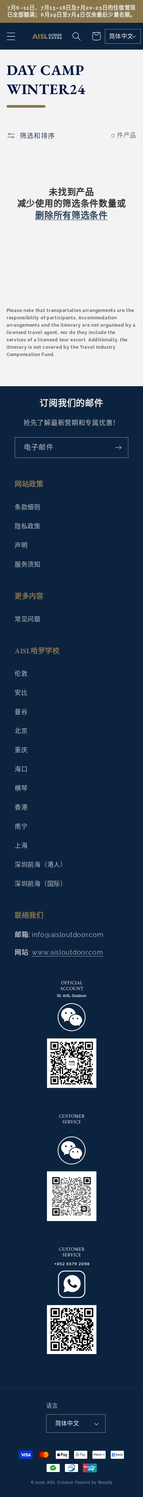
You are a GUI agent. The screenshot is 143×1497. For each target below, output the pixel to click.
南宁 (21, 826)
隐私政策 (28, 526)
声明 (21, 545)
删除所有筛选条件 (71, 215)
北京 (21, 731)
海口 (21, 769)
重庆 (21, 750)
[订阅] (118, 447)
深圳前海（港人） (41, 864)
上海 (21, 845)
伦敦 (21, 673)
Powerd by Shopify (93, 1482)
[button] (11, 36)
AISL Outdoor (60, 1482)
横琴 (21, 788)
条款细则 (28, 507)
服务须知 (28, 564)
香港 (21, 807)
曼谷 (21, 711)
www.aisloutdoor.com (67, 952)
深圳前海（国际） (41, 883)
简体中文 (121, 36)
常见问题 (28, 619)
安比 (21, 692)
